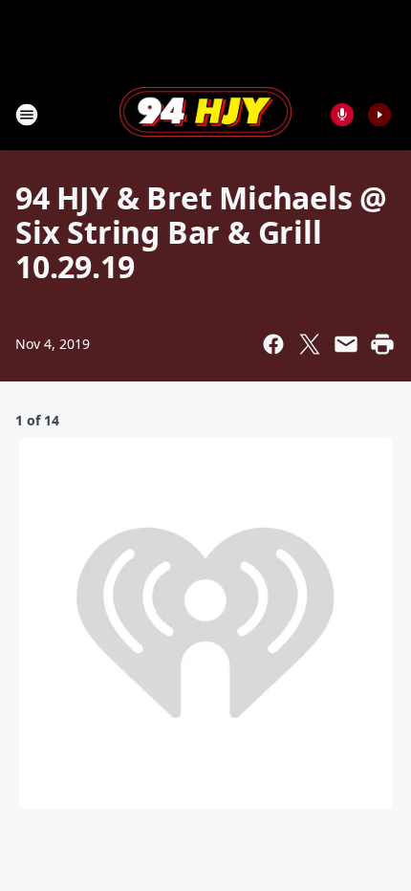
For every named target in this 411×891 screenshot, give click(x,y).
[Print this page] (382, 344)
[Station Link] (205, 114)
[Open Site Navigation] (26, 114)
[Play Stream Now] (379, 114)
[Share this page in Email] (346, 344)
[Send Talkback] (342, 114)
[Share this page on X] (309, 344)
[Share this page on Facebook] (273, 344)
